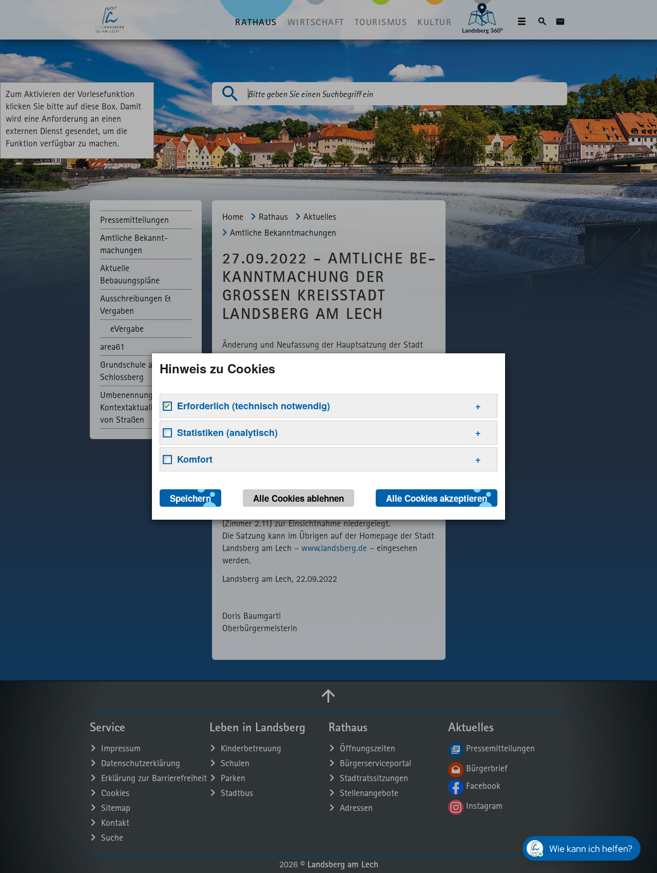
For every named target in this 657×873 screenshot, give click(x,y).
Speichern (190, 498)
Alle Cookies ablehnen (298, 498)
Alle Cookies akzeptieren (436, 498)
